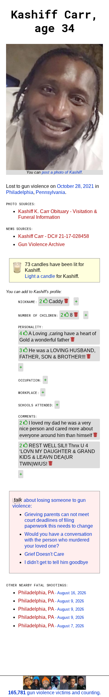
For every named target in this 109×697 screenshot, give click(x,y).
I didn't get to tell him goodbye (56, 562)
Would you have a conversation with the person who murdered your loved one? (58, 540)
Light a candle (40, 276)
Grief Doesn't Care (44, 554)
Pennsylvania (50, 192)
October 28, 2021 (75, 186)
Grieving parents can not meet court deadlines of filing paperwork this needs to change (59, 520)
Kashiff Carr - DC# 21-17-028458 (53, 236)
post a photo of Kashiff (62, 172)
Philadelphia (19, 192)
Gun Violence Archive (41, 244)
